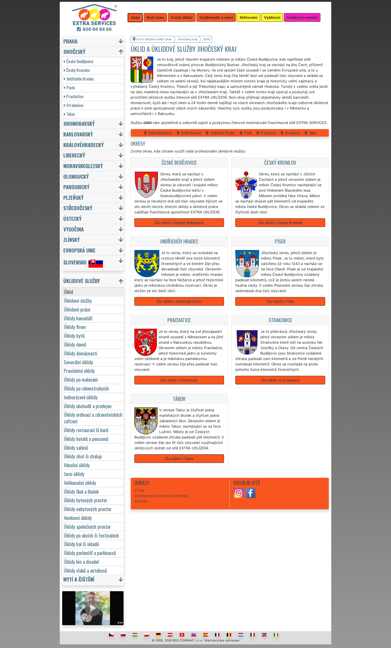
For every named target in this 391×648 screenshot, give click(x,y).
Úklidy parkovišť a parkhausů (90, 552)
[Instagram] (238, 493)
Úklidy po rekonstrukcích (86, 388)
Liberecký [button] (74, 155)
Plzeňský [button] (73, 197)
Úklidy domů (75, 344)
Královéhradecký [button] (83, 144)
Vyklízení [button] (272, 17)
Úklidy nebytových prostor (88, 508)
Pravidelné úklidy (79, 370)
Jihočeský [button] (74, 51)
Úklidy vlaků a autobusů (85, 570)
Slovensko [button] (75, 262)
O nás (139, 490)
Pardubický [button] (76, 187)
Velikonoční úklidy (80, 482)
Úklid (68, 291)
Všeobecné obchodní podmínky (161, 495)
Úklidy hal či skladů (81, 544)
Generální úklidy (78, 362)
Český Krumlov (191, 133)
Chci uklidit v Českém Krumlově (280, 222)
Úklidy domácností (80, 353)
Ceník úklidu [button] (182, 17)
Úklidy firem (75, 326)
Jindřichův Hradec (222, 133)
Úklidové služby (78, 300)
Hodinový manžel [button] (302, 17)
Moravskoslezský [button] (83, 165)
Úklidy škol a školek (81, 491)
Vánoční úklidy (77, 465)
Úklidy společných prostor (87, 526)
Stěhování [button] (248, 17)
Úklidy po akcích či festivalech (91, 535)
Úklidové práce (77, 309)
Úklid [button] (135, 17)
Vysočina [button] (73, 229)
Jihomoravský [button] (79, 123)
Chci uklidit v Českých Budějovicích (179, 222)
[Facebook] (250, 493)
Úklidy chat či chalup (83, 456)
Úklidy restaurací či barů (86, 430)
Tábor (313, 133)
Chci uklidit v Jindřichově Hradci (179, 301)
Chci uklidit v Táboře (179, 458)
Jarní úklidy (74, 473)
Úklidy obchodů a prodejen (88, 406)
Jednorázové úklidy (81, 397)
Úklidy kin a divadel (81, 561)
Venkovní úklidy (78, 517)
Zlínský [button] (71, 239)
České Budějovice (160, 133)
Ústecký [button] (72, 218)
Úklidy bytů (74, 335)
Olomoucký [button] (76, 176)
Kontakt (141, 501)
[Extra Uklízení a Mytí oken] (94, 14)
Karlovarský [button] (78, 134)
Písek (248, 133)
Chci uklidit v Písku (280, 301)
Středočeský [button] (77, 208)
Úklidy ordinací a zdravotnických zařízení (93, 418)
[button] (93, 282)
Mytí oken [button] (155, 17)
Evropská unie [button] (79, 250)
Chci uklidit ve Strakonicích (280, 380)
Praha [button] (70, 41)
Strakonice (292, 133)
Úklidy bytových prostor (85, 500)
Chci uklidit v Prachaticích (179, 380)
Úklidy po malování (81, 379)
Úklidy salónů (76, 447)
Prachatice (268, 133)
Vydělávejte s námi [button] (216, 17)
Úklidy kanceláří (78, 318)
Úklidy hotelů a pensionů (86, 438)
